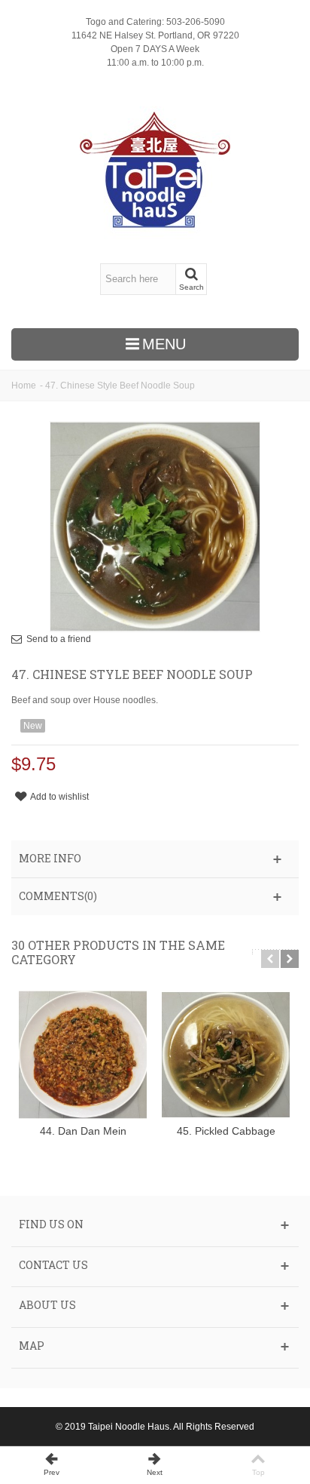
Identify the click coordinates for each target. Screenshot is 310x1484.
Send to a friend (58, 639)
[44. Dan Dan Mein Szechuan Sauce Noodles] (83, 1055)
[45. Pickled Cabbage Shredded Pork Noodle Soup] (226, 1055)
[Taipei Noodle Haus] (154, 169)
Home (23, 385)
